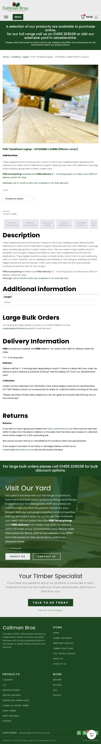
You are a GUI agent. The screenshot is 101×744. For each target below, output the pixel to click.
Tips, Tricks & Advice (64, 654)
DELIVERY (57, 680)
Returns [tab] (94, 224)
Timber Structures (63, 648)
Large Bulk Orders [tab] (47, 224)
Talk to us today (50, 602)
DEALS (18, 16)
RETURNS (57, 685)
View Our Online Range (49, 610)
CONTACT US (47, 556)
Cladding (15, 56)
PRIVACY (57, 695)
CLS (4, 685)
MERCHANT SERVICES (63, 643)
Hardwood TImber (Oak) (16, 700)
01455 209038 (10, 732)
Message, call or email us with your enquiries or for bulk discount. (36, 182)
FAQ (55, 690)
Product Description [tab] (12, 224)
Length (5, 190)
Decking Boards (11, 690)
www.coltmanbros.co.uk (60, 428)
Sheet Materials (11, 716)
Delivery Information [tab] (64, 224)
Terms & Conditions (90, 740)
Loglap (25, 56)
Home (6, 56)
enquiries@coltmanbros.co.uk (18, 328)
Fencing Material (12, 695)
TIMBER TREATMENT (62, 638)
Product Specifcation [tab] (30, 224)
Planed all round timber (16, 706)
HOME (56, 633)
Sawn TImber (9, 711)
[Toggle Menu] (6, 17)
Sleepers (7, 721)
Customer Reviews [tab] (81, 224)
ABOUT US (17, 556)
